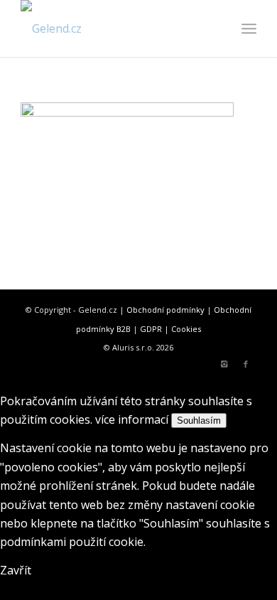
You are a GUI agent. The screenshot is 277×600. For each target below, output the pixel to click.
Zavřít (15, 570)
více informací (131, 419)
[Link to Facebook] (245, 364)
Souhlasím (199, 420)
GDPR (151, 328)
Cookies (186, 328)
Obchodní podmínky (165, 309)
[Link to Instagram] (224, 364)
